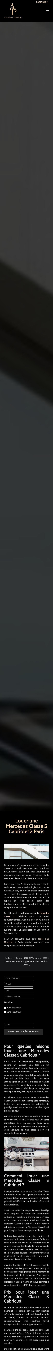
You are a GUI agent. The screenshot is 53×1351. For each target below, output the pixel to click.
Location (8, 1002)
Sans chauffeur (13, 1012)
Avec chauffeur (13, 1008)
